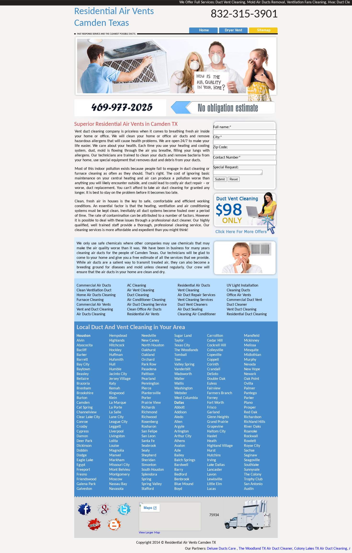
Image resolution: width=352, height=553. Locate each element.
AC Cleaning (136, 286)
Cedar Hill (215, 341)
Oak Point (251, 379)
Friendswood (86, 479)
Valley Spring (184, 364)
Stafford (148, 489)
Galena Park (86, 484)
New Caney (150, 341)
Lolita (113, 441)
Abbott (179, 407)
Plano (248, 403)
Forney (212, 398)
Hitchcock (116, 345)
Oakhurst (149, 350)
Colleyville (215, 350)
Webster (180, 393)
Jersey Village (120, 379)
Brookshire (85, 393)
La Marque (117, 403)
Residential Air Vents (143, 314)
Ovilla (248, 384)
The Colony (252, 474)
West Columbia (186, 398)
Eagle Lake (85, 460)
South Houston (153, 470)
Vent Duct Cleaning (241, 309)
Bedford (180, 474)
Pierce (146, 388)
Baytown (83, 369)
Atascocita (85, 345)
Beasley (83, 374)
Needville (149, 336)
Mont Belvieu (119, 470)
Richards (148, 407)
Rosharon (149, 427)
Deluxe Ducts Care (202, 549)
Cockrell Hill (216, 345)
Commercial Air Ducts (94, 286)
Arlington (181, 431)
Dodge (82, 455)
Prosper (250, 407)
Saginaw (250, 455)
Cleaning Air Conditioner (197, 314)
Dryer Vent (231, 30)
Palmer (249, 388)
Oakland (148, 355)
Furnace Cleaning (90, 300)
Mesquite (251, 350)
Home (201, 30)
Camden (83, 403)
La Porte (115, 407)
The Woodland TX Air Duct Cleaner (246, 549)
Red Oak (250, 412)
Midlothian (252, 355)
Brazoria (83, 384)
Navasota (116, 489)
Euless (212, 384)
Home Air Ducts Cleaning (96, 295)
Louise (114, 446)
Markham (117, 460)
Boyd (178, 489)
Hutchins (214, 455)
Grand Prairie (217, 422)
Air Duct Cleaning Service (147, 305)
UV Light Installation (242, 286)
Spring (146, 479)
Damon (82, 436)
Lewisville (214, 479)
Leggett (115, 427)
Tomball (180, 355)
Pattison (148, 374)
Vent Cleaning (188, 290)
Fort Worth (215, 403)
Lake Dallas (216, 465)
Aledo (178, 417)
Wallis (179, 384)
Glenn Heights (218, 417)
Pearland (148, 379)
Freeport (83, 470)
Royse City (252, 446)
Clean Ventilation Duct (94, 290)
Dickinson (84, 446)
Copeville (214, 355)
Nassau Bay (118, 484)
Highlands (117, 341)
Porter (146, 398)
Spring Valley (152, 484)
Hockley (115, 350)
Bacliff (81, 350)
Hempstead (118, 336)
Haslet (212, 436)
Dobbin (82, 451)
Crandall (213, 369)
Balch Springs (184, 460)
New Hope (252, 369)
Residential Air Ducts (194, 286)
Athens (179, 441)
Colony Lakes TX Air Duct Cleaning (301, 549)
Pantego (250, 393)
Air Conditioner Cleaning (146, 300)
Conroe (82, 422)
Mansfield (251, 336)
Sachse (249, 451)
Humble (115, 369)
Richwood (149, 417)
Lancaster (214, 470)
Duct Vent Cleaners (192, 305)
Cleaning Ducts (238, 290)
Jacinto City (118, 374)
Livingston (117, 436)
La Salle (115, 412)
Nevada (250, 364)
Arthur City (182, 436)
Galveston (84, 489)
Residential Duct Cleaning (247, 314)
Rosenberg (150, 422)
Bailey (179, 455)
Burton (82, 398)
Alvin (80, 341)
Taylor (179, 341)
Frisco (211, 407)
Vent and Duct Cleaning (95, 309)
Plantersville (151, 393)
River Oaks (252, 427)
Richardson (252, 417)
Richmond (149, 412)
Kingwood (116, 393)
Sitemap (261, 30)
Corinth (213, 364)
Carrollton (215, 336)
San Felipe (149, 431)
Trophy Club (253, 479)
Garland (213, 412)
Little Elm (214, 484)
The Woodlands (186, 350)
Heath (211, 441)
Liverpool (116, 431)
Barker (82, 355)
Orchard (148, 360)
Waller (179, 379)
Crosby (82, 427)
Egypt (81, 465)
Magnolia (116, 451)
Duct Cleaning (138, 295)
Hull (112, 364)
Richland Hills (254, 422)
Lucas (211, 489)
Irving (211, 460)
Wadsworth (183, 374)
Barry (178, 470)
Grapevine (215, 427)
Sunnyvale (252, 470)
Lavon (211, 474)
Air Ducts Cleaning (91, 314)
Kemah (114, 388)
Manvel (115, 455)
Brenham (84, 388)
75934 (214, 515)
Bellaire (83, 379)
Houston (84, 336)
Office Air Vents (239, 295)
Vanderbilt (182, 369)
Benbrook (181, 479)
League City (118, 422)
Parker (249, 398)
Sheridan (148, 460)
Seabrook (149, 446)
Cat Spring (85, 407)
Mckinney (251, 341)
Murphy (250, 360)
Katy (112, 384)
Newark (250, 374)
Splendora (149, 474)
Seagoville (252, 460)
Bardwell (181, 465)
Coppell (213, 360)
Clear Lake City (88, 417)
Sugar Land (183, 336)
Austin (249, 489)
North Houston (153, 345)
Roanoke (250, 431)
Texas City (182, 345)
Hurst (211, 451)
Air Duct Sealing (190, 309)
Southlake (251, 465)
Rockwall (251, 436)
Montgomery (119, 474)
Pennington (150, 384)
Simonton (149, 465)
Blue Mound (183, 484)
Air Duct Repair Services (196, 295)
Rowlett (250, 441)
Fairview (213, 388)
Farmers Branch (219, 393)
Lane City (116, 417)
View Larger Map (149, 532)
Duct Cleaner (237, 305)
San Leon (148, 436)
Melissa (250, 345)
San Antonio (253, 484)
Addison (180, 412)
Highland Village (220, 446)
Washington (183, 388)
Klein (113, 398)
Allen (178, 422)
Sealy (146, 451)
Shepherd (149, 455)
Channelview (87, 412)
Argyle (179, 427)
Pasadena (149, 369)
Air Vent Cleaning (140, 290)
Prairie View (151, 403)
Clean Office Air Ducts (144, 309)
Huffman (116, 355)
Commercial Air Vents (94, 305)
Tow (177, 360)
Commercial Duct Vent (244, 300)
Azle (177, 451)
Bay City (83, 364)
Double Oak (216, 379)
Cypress (83, 431)
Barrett (82, 360)
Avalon (179, 446)
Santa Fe (148, 441)
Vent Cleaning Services (195, 300)
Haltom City (216, 431)
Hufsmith (116, 360)
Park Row (149, 364)
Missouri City (119, 465)
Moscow (115, 479)
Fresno (82, 474)
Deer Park (84, 441)
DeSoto (212, 374)
